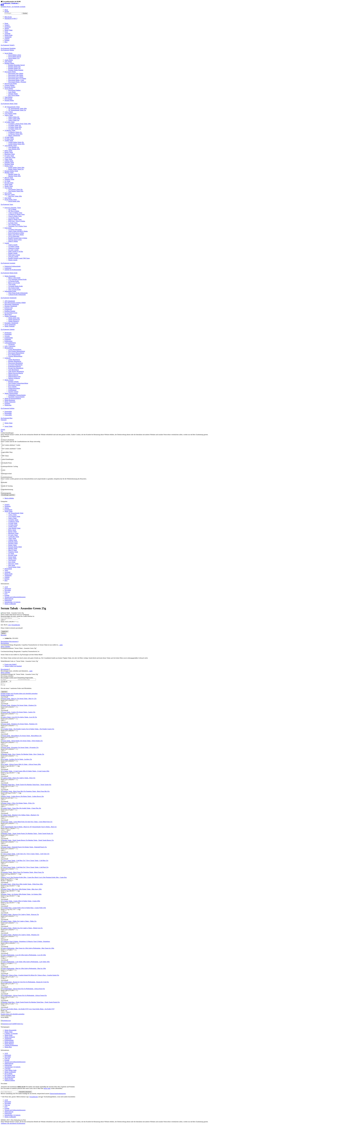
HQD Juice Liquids (14, 255)
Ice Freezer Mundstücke (15, 364)
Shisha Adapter (9, 380)
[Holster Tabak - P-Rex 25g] (10, 803)
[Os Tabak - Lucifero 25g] (9, 759)
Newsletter (7, 590)
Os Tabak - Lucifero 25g (24, 759)
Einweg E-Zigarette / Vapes (12, 207)
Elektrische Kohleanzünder (12, 266)
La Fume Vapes (13, 223)
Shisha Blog (8, 1047)
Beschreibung (5, 641)
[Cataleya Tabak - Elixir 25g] (10, 778)
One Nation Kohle (13, 288)
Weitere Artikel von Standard (13, 666)
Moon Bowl (8, 314)
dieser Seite (47, 1088)
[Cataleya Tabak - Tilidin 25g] (10, 921)
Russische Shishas (9, 87)
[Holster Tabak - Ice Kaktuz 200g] (11, 894)
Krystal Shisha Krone (10, 313)
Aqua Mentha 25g (13, 147)
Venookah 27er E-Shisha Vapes (17, 226)
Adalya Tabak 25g (13, 117)
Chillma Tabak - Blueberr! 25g (30, 815)
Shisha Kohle (8, 574)
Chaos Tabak (8, 159)
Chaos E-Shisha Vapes (15, 216)
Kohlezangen (8, 341)
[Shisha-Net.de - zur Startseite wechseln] (13, 6)
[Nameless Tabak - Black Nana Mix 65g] (13, 791)
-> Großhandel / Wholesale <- (10, 3)
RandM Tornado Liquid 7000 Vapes (19, 258)
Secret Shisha (8, 53)
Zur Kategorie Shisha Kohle (9, 273)
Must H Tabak (8, 177)
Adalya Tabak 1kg (13, 120)
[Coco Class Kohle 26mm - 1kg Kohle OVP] (14, 1009)
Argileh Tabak (8, 140)
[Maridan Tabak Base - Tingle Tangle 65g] (14, 784)
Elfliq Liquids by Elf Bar (15, 251)
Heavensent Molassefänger (16, 353)
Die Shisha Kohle (9, 1077)
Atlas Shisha (8, 61)
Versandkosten (33, 1097)
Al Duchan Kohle (13, 281)
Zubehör (7, 577)
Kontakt (6, 595)
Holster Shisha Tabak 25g (16, 169)
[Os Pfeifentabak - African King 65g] (12, 988)
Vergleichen (5, 631)
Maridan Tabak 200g (14, 176)
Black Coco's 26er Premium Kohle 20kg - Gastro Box (51, 877)
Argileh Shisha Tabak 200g (16, 144)
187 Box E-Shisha (13, 211)
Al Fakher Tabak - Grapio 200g (30, 901)
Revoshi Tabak (8, 182)
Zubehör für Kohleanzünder (12, 269)
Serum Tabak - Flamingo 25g (28, 724)
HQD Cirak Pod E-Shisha (16, 234)
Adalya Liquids (12, 245)
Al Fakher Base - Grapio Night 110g (35, 908)
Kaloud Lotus (8, 307)
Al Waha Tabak (9, 139)
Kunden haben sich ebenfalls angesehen (26, 693)
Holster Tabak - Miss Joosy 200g (32, 889)
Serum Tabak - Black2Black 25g (31, 735)
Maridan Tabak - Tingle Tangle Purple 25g (40, 833)
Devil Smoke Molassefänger (16, 351)
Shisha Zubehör (9, 1042)
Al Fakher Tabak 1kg (14, 125)
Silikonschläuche (13, 375)
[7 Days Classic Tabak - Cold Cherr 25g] (13, 854)
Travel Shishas (8, 88)
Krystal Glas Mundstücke (15, 368)
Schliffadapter (12, 390)
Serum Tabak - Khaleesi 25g (28, 705)
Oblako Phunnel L (13, 321)
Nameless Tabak (9, 179)
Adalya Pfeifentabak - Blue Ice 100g (35, 968)
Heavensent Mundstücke (15, 363)
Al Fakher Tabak (9, 122)
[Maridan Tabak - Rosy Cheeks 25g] (12, 754)
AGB (6, 587)
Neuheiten (7, 506)
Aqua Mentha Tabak (10, 145)
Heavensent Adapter (14, 385)
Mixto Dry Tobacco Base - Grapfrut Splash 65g (45, 975)
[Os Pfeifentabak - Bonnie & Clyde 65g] (13, 982)
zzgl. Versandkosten (14, 625)
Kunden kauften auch (7, 693)
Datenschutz (8, 600)
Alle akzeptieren (12, 1123)
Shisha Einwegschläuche (15, 373)
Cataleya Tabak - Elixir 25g (27, 778)
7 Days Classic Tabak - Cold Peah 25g (37, 867)
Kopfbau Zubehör (9, 311)
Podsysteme (8, 228)
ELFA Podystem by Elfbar (16, 233)
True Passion (8, 188)
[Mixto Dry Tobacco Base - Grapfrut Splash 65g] (16, 975)
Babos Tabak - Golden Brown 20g (33, 796)
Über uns (7, 592)
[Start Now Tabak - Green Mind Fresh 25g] (14, 822)
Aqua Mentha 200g (14, 149)
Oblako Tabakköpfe (10, 316)
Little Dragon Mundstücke (16, 371)
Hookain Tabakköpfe (10, 306)
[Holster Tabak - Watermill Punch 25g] (13, 847)
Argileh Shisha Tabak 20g (16, 142)
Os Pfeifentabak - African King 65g (34, 988)
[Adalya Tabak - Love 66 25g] (10, 717)
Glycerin (7, 336)
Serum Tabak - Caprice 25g (27, 712)
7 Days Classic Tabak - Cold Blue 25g (36, 860)
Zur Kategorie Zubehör (8, 329)
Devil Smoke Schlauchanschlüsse (18, 383)
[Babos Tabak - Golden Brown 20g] (12, 796)
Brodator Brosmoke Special (16, 65)
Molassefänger (8, 348)
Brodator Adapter (13, 381)
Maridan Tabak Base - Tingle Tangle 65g (39, 784)
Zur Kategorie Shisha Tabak (9, 103)
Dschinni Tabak (9, 164)
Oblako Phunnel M (14, 319)
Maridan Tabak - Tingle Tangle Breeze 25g (41, 840)
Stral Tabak (7, 198)
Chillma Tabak (8, 161)
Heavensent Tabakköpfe (11, 304)
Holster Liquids (12, 253)
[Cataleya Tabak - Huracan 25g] (11, 914)
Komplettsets (8, 509)
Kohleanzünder (9, 1040)
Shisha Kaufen (8, 1078)
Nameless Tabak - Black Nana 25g (33, 872)
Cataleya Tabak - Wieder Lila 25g (33, 928)
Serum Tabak (8, 184)
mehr (61, 645)
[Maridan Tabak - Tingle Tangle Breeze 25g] (14, 840)
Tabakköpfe (8, 575)
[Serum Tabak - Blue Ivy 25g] (10, 698)
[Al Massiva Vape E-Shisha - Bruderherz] (13, 941)
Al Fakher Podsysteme (15, 229)
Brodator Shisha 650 (14, 66)
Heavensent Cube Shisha (15, 75)
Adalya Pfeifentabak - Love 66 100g (35, 955)
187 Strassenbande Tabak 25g (17, 110)
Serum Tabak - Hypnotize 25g (29, 747)
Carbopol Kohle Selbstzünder (17, 294)
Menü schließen (9, 498)
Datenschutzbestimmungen (58, 1093)
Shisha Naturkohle (9, 276)
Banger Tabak (8, 152)
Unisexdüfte (8, 415)
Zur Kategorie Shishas (7, 50)
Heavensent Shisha (10, 72)
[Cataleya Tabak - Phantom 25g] (11, 935)
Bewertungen (13, 641)
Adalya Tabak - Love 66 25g (28, 717)
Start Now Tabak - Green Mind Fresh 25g (39, 822)
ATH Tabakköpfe (9, 301)
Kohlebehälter (8, 337)
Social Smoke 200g (14, 201)
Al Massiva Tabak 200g (15, 134)
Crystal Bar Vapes (13, 218)
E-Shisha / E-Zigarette (11, 1033)
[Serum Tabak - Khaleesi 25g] (10, 705)
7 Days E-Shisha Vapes (15, 212)
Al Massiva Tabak (9, 130)
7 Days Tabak (8, 112)
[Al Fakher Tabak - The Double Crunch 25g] (14, 729)
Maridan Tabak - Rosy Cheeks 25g (33, 754)
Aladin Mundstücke (14, 359)
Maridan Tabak (9, 172)
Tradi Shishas (8, 97)
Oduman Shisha (13, 93)
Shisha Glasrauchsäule (11, 393)
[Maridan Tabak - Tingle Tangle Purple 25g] (14, 833)
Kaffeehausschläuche (14, 366)
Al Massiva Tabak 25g (15, 132)
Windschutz (7, 405)
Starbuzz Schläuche (14, 378)
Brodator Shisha (9, 63)
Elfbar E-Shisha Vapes (15, 219)
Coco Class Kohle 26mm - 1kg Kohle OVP (41, 1009)
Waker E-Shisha (13, 241)
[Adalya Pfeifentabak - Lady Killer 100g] (13, 962)
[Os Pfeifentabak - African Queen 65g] (13, 995)
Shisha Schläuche (9, 1037)
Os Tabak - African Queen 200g (31, 764)
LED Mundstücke (13, 370)
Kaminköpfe (8, 309)
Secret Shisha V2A (14, 58)
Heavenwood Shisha (10, 83)
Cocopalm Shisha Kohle (15, 286)
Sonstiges (7, 403)
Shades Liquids (12, 260)
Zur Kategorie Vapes (7, 204)
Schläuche (7, 358)
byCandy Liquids (13, 250)
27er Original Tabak (10, 113)
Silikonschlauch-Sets (14, 376)
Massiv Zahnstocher (14, 135)
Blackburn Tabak (9, 154)
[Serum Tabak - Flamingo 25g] (10, 724)
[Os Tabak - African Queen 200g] (11, 764)
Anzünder (7, 572)
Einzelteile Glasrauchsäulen (16, 397)
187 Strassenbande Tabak (12, 107)
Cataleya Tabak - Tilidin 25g (28, 921)
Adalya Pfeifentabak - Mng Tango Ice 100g (41, 948)
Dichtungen (7, 332)
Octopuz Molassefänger (15, 356)
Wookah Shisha (9, 100)
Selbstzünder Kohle (10, 291)
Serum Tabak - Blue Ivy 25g (28, 698)
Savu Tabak (8, 193)
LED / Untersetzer (9, 346)
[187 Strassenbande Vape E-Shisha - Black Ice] (15, 827)
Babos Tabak (8, 150)
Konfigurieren (21, 1123)
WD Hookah (8, 99)
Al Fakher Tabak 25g (14, 129)
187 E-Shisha (12, 209)
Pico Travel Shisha (13, 95)
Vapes (6, 570)
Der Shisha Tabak (9, 1075)
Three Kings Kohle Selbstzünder (18, 293)
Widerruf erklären (9, 1080)
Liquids (6, 243)
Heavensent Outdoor (14, 90)
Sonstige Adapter (13, 391)
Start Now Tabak (9, 194)
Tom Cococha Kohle (14, 289)
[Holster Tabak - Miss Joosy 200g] (11, 889)
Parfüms (6, 579)
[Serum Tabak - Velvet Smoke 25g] (12, 741)
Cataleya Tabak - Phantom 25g (30, 935)
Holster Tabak (8, 166)
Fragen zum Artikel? (10, 664)
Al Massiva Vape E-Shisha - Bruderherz (38, 941)
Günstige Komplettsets (11, 1045)
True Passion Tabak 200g (15, 191)
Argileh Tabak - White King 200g (33, 884)
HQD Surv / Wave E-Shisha (16, 221)
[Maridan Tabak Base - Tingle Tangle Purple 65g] (16, 1002)
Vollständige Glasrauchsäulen (17, 395)
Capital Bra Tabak (9, 157)
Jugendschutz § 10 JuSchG (12, 602)
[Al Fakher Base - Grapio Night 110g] (12, 908)
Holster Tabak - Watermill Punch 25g (36, 847)
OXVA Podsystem (13, 236)
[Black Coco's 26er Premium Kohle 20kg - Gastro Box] (18, 877)
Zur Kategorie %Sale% (7, 45)
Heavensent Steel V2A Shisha (17, 78)
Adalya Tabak (8, 115)
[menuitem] (181, 10)
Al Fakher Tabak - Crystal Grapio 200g (37, 771)
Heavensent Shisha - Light (16, 80)
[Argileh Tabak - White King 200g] (12, 884)
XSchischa (11, 344)
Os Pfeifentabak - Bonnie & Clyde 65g (37, 982)
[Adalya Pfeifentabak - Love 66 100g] (12, 955)
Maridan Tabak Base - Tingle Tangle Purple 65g (45, 1002)
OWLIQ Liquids (13, 256)
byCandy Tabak (9, 155)
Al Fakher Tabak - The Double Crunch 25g (41, 729)
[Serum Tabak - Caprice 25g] (10, 712)
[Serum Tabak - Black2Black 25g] (11, 735)
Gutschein (7, 1068)
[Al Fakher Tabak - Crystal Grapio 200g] (13, 771)
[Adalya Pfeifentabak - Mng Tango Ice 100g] (14, 948)
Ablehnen (4, 1123)
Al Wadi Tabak (9, 137)
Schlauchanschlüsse (14, 388)
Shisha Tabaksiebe (9, 402)
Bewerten (3, 635)
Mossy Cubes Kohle (14, 278)
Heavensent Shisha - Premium (17, 82)
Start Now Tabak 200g (15, 196)
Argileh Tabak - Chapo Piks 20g (31, 808)
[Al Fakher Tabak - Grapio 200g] (11, 901)
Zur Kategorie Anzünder (8, 263)
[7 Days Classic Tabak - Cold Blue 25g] (13, 860)
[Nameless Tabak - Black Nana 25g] (12, 872)
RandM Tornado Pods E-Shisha (17, 238)
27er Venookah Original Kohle (17, 279)
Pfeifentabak (8, 568)
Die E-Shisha (8, 1073)
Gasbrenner (7, 268)
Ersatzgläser (8, 334)
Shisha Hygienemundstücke (12, 398)
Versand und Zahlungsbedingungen (15, 597)
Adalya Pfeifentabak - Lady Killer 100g (38, 962)
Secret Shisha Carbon (14, 55)
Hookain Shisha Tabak (11, 171)
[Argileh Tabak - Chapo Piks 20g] (11, 808)
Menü (6, 10)
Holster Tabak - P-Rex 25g (26, 803)
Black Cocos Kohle (14, 283)
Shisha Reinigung (9, 400)
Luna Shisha (12, 92)
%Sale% (6, 504)
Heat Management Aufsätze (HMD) (15, 302)
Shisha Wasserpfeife (10, 1030)
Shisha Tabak (8, 511)
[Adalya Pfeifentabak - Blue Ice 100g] (12, 968)
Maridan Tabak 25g (14, 174)
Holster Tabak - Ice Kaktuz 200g (31, 894)
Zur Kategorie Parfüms (7, 408)
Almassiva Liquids (13, 248)
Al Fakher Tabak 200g (15, 127)
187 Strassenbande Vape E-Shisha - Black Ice (43, 827)
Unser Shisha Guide (10, 1070)
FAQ (6, 593)
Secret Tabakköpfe (10, 324)
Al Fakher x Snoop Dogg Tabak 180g (19, 123)
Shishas (6, 508)
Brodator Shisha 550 (14, 68)
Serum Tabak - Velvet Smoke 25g (33, 741)
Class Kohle (11, 284)
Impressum (7, 588)
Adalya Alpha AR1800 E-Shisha (18, 231)
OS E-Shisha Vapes (14, 224)
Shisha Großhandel (10, 604)
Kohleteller (7, 339)
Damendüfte (8, 411)
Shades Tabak (8, 186)
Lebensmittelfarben (10, 343)
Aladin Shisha (8, 60)
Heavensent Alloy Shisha (15, 73)
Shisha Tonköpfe (9, 326)
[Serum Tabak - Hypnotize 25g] (11, 747)
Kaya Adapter (12, 386)
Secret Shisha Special (14, 56)
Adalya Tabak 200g (14, 118)
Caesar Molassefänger (14, 349)
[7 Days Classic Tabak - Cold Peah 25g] (13, 867)
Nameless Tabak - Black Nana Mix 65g (38, 791)
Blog (5, 580)
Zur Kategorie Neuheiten (8, 48)
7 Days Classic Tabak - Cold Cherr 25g (37, 854)
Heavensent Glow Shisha (15, 77)
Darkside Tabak (9, 162)
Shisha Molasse (9, 1043)
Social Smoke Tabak (10, 199)
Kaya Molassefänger (14, 354)
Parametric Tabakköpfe (11, 323)
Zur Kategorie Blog (6, 418)
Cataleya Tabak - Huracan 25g (30, 914)
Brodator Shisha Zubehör (15, 70)
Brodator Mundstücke (14, 361)
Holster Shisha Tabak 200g (16, 167)
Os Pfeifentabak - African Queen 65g (36, 995)
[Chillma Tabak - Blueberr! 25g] (11, 815)
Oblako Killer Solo (14, 318)
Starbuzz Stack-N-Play (15, 239)
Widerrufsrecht (8, 598)
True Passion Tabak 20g (15, 189)
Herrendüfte (8, 413)
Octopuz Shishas (9, 85)
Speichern (4, 691)
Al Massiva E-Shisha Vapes (16, 214)
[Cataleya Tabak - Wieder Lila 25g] (12, 928)
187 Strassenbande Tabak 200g (17, 108)
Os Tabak (7, 181)
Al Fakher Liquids (13, 246)
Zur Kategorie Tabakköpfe (8, 298)
